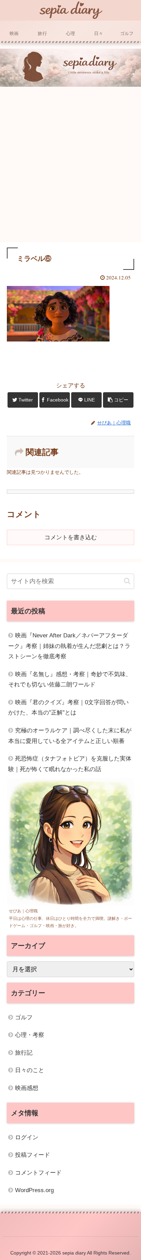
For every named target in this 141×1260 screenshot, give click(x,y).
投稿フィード (32, 1155)
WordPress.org (34, 1190)
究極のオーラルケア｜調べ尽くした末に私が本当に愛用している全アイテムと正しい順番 (69, 735)
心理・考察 (29, 1035)
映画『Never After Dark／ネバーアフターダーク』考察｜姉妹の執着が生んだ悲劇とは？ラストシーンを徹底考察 (69, 646)
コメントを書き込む (70, 537)
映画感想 (26, 1088)
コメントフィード (38, 1172)
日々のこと (29, 1070)
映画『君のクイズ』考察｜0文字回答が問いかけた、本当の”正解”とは (68, 707)
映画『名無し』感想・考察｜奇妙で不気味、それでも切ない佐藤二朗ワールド (69, 679)
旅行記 (24, 1052)
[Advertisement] (70, 165)
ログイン (26, 1137)
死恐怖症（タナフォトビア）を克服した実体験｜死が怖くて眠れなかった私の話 (69, 763)
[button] (127, 581)
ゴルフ (24, 1017)
